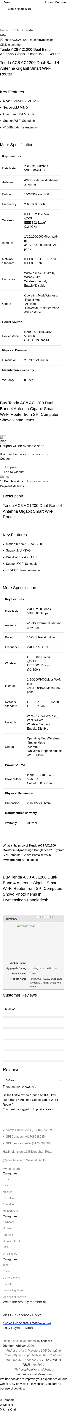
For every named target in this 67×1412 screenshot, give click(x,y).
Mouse (7, 1228)
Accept (7, 1394)
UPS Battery (10, 1253)
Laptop (7, 1185)
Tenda (28, 30)
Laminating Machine (15, 1296)
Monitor (7, 1191)
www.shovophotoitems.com (33, 1374)
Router (16, 30)
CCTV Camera (11, 1277)
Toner (6, 1264)
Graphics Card (11, 1240)
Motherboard (10, 1210)
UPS (5, 1247)
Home (4, 30)
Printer (7, 1179)
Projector (8, 1283)
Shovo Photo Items (35, 855)
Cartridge (8, 1204)
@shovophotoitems (27, 1369)
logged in (26, 1109)
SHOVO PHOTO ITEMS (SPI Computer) (27, 1323)
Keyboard (8, 1221)
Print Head (9, 1198)
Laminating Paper (13, 1290)
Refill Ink (8, 1234)
